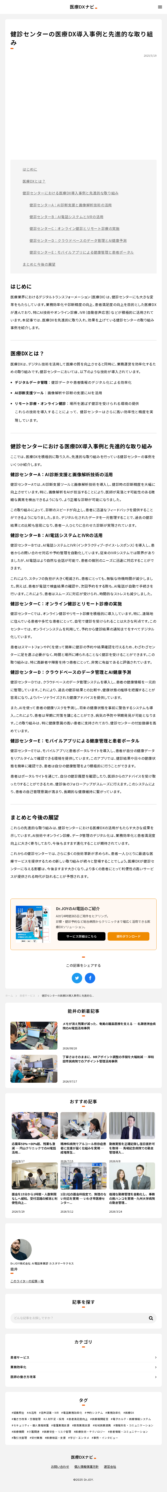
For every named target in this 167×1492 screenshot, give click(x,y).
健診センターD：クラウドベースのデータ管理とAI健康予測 (78, 240)
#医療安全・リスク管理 (56, 1431)
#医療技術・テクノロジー (89, 1431)
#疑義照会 (18, 1412)
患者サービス (27, 995)
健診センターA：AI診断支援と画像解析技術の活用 (71, 204)
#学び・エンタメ (78, 1437)
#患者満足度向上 (77, 1419)
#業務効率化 (113, 1412)
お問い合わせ (60, 1466)
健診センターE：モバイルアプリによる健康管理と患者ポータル (82, 252)
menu (160, 7)
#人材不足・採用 (53, 1419)
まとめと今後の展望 (39, 264)
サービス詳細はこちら (81, 936)
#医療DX (129, 1412)
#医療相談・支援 (55, 1437)
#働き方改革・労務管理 (26, 1419)
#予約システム (94, 1412)
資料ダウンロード (128, 936)
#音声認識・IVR (49, 1412)
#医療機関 (18, 1431)
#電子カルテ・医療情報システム (131, 1419)
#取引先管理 (19, 1437)
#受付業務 (36, 1437)
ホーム (9, 995)
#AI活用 (32, 1412)
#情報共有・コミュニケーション (134, 1425)
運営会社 (110, 1466)
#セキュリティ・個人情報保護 (30, 1425)
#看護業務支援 (60, 1425)
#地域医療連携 (102, 1425)
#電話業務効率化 (71, 1412)
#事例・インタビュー (105, 1437)
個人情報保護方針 (86, 1466)
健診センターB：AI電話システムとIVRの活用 (66, 216)
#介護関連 (33, 1431)
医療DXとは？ (34, 181)
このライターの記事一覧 (27, 1281)
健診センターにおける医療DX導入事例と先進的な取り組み (71, 192)
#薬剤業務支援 (81, 1425)
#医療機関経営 (99, 1419)
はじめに (30, 169)
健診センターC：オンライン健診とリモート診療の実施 (75, 228)
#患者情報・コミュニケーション (128, 1431)
